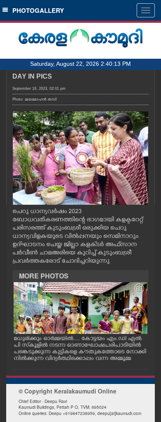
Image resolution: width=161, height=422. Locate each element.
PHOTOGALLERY (36, 10)
